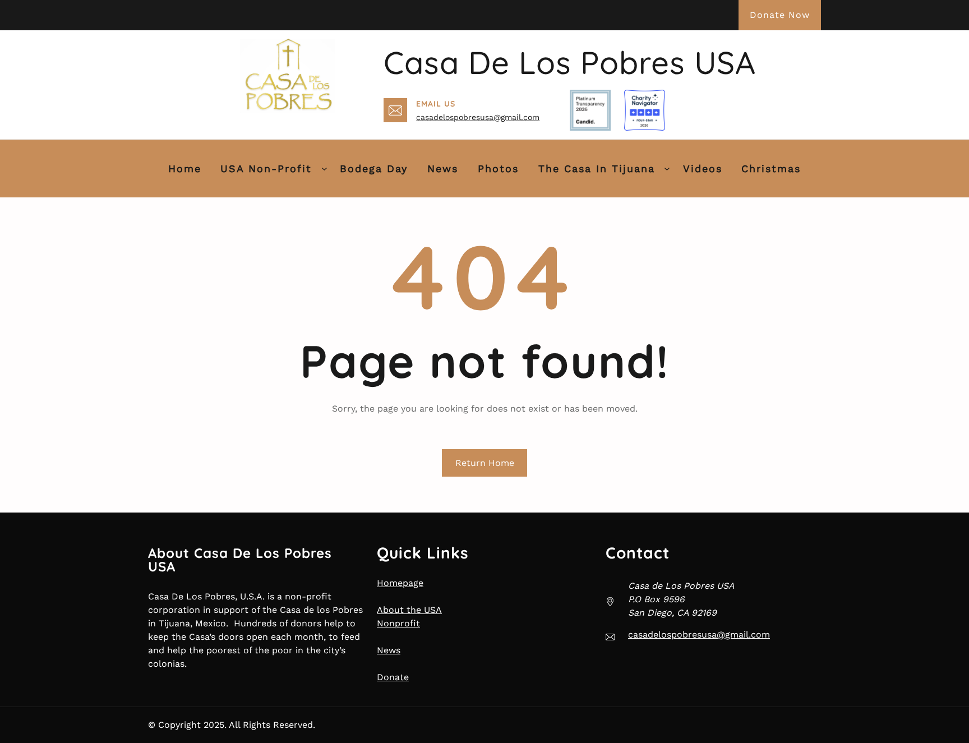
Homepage (400, 583)
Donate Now (780, 15)
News (388, 650)
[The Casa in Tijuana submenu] (667, 168)
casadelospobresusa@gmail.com (477, 117)
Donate (393, 677)
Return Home (484, 463)
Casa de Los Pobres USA (570, 62)
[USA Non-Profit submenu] (324, 168)
